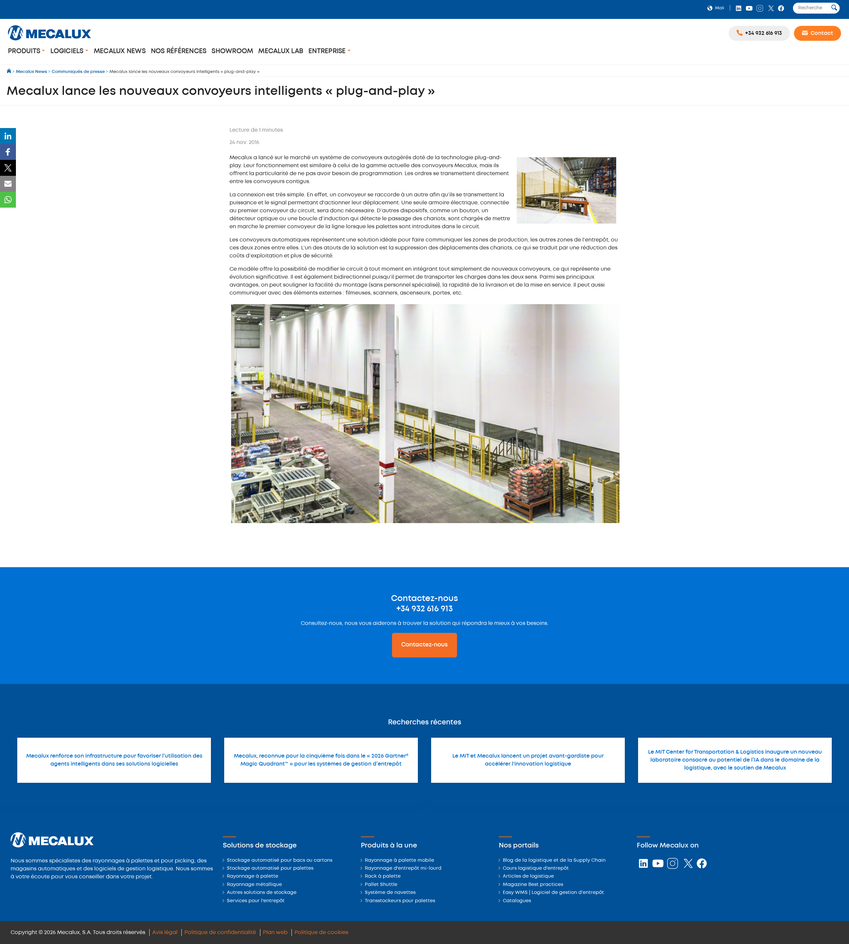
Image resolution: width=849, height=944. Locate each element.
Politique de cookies (321, 932)
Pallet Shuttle (381, 885)
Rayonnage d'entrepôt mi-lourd (403, 868)
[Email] (8, 184)
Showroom (232, 51)
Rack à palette (383, 876)
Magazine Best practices (533, 885)
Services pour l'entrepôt (256, 901)
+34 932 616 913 (424, 609)
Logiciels (67, 51)
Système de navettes (390, 893)
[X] (8, 168)
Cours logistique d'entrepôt (536, 868)
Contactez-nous (424, 644)
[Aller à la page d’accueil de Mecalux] (9, 72)
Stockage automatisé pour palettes (270, 868)
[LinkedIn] (8, 136)
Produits (25, 51)
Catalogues (517, 901)
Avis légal (164, 932)
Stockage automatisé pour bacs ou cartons (279, 860)
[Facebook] (8, 152)
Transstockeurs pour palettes (400, 901)
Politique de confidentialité (220, 932)
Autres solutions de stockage (261, 893)
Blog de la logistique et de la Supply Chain (554, 860)
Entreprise (328, 51)
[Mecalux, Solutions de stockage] (49, 41)
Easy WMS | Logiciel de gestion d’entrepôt (553, 893)
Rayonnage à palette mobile (399, 860)
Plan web (275, 932)
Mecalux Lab (280, 51)
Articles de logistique (528, 876)
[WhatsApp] (8, 200)
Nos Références (179, 51)
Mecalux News (120, 51)
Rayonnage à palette (252, 876)
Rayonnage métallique (254, 885)
